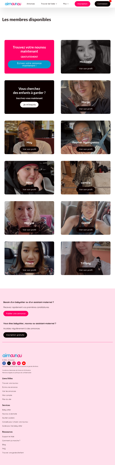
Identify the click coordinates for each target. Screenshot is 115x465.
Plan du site (6, 399)
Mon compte (7, 395)
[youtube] (24, 363)
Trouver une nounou (10, 383)
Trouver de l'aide (48, 4)
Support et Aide (8, 436)
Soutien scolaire (8, 418)
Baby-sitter (6, 410)
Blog (4, 445)
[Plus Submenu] (68, 4)
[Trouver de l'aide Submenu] (57, 4)
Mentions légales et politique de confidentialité (16, 372)
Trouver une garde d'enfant (13, 453)
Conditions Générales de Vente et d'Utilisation (16, 370)
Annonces (31, 4)
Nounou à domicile (9, 414)
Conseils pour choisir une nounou (15, 422)
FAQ (4, 449)
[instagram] (14, 363)
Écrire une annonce (9, 387)
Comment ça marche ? (11, 440)
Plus (64, 4)
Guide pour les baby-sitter (12, 426)
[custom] (19, 363)
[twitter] (9, 363)
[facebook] (4, 363)
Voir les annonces (9, 391)
